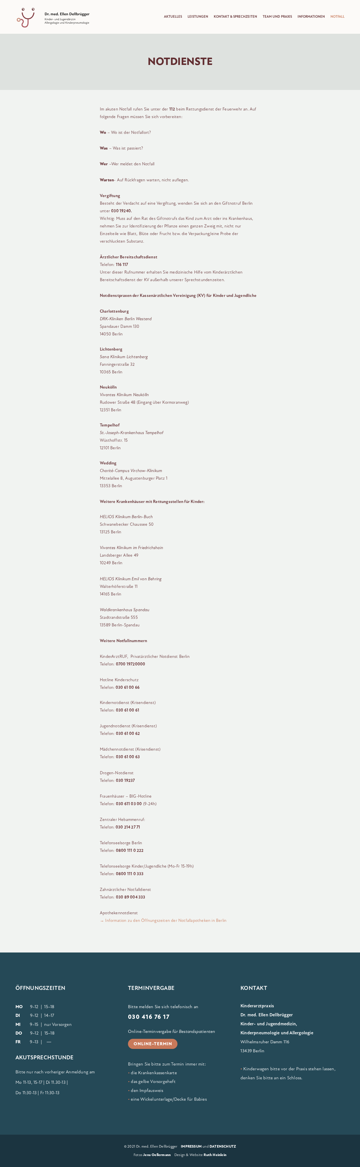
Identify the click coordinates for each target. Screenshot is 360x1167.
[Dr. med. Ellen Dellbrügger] (57, 18)
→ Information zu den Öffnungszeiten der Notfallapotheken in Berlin (163, 920)
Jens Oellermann (157, 1155)
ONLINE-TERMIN (153, 1044)
